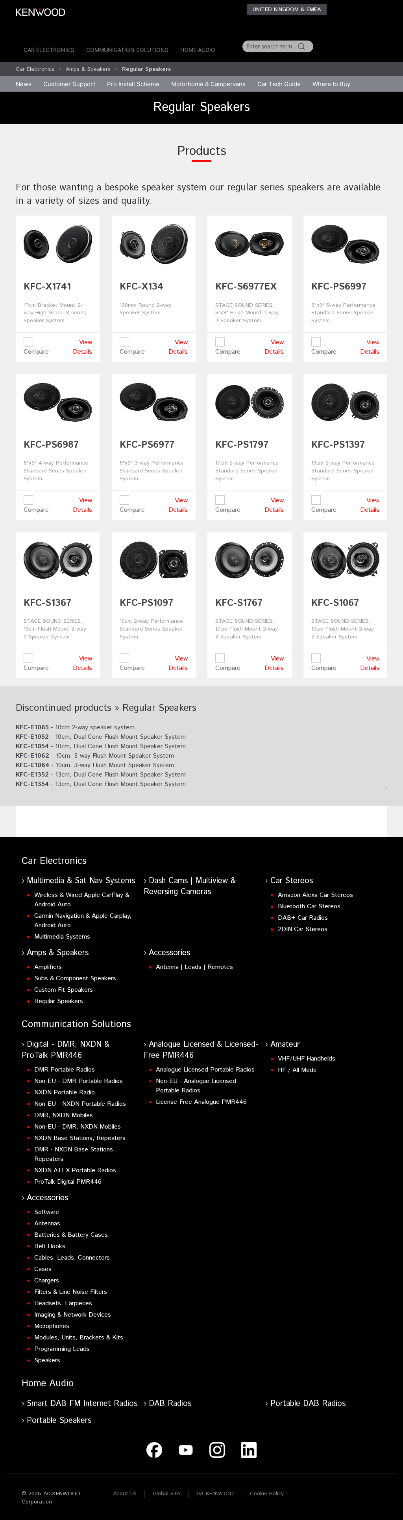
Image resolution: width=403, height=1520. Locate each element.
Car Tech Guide (279, 84)
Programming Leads (62, 1349)
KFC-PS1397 (338, 445)
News (23, 84)
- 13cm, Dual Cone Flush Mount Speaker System (101, 774)
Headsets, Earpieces (63, 1303)
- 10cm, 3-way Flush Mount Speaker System (95, 755)
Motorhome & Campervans (208, 84)
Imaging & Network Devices (72, 1314)
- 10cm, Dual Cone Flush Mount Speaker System (101, 737)
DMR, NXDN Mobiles (63, 1115)
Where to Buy (331, 84)
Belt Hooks (49, 1246)
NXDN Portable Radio (64, 1092)
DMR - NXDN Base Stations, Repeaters (74, 1154)
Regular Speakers (58, 1001)
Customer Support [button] (69, 84)
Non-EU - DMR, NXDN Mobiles (77, 1126)
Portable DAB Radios (308, 1403)
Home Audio (197, 49)
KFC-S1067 (335, 603)
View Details (82, 347)
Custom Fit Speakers (63, 989)
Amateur (285, 1044)
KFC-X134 (141, 286)
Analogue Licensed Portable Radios (205, 1069)
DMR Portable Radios (64, 1069)
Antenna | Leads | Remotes (194, 967)
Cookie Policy (267, 1494)
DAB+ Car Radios (303, 917)
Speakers (47, 1360)
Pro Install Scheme (133, 84)
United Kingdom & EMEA (287, 9)
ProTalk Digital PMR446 (68, 1181)
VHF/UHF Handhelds (306, 1058)
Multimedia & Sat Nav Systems (81, 881)
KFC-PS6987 (51, 445)
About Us (125, 1494)
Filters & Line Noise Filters (70, 1292)
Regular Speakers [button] (146, 69)
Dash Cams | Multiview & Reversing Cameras (190, 886)
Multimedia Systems (62, 936)
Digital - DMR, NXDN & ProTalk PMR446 (65, 1050)
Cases (43, 1269)
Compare (36, 351)
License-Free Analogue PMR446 (201, 1102)
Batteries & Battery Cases (71, 1235)
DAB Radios (170, 1403)
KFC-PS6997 (338, 286)
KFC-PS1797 (241, 445)
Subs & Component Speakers (75, 978)
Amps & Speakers (88, 69)
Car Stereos (291, 881)
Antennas (47, 1223)
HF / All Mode (297, 1070)
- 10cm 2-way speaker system (75, 727)
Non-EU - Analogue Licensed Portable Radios (196, 1086)
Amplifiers (48, 967)
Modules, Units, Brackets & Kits (78, 1337)
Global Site (166, 1494)
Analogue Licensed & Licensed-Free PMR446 (201, 1050)
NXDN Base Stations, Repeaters (80, 1138)
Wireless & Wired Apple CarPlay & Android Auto (81, 900)
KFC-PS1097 (146, 603)
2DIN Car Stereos (302, 929)
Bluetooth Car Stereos (309, 906)
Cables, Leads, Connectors (72, 1257)
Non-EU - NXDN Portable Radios (80, 1104)
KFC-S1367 (47, 603)
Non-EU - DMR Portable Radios (78, 1081)
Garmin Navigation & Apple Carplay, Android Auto (82, 920)
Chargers (46, 1280)
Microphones (51, 1326)
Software (46, 1212)
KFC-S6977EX (246, 286)
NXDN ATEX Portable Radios (75, 1170)
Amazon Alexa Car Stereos (315, 895)
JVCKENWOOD (215, 1494)
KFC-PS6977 (147, 445)
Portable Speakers (59, 1420)
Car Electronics (49, 49)
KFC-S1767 (239, 603)
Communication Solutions (127, 49)
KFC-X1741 (47, 286)
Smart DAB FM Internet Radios (82, 1403)
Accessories (169, 953)
